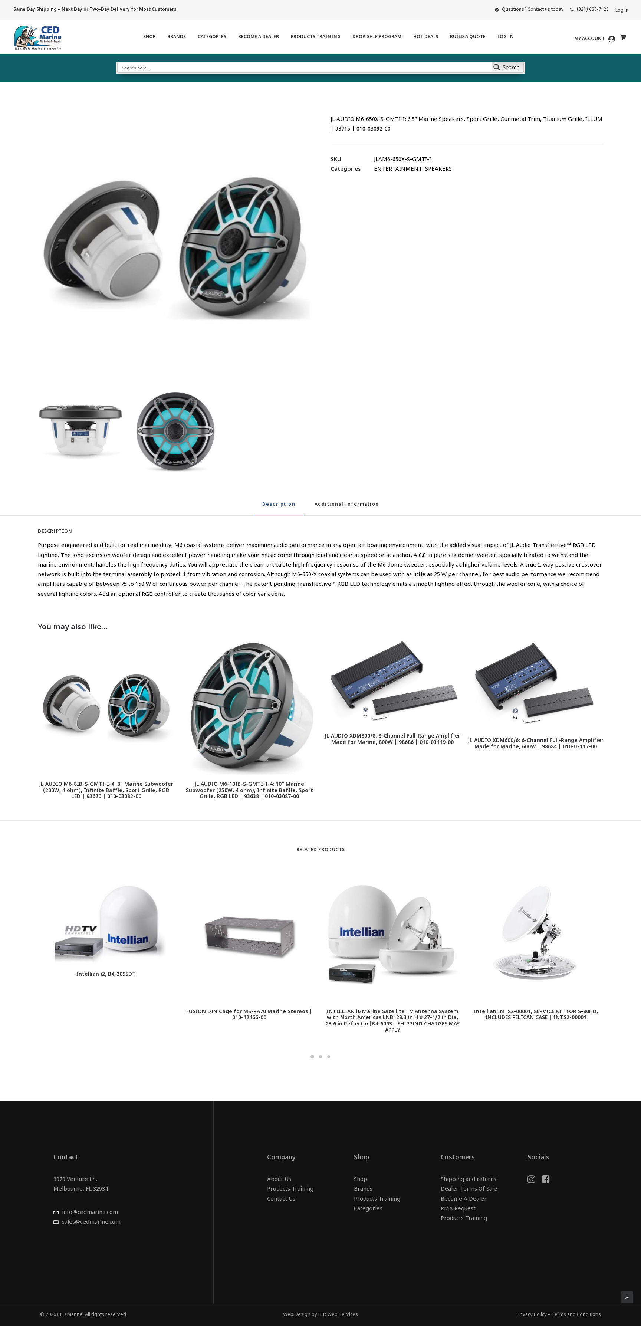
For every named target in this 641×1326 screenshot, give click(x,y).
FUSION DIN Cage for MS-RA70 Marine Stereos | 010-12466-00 (249, 1015)
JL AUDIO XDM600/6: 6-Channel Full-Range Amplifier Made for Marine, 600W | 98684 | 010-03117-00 (536, 744)
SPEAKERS (438, 169)
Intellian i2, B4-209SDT (106, 974)
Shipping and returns (468, 1179)
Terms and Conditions (576, 1315)
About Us (279, 1179)
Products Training (316, 37)
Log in (621, 10)
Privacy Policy (532, 1315)
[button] (174, 244)
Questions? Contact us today (532, 10)
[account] (596, 39)
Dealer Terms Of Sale (469, 1189)
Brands (176, 37)
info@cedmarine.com (90, 1212)
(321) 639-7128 (593, 10)
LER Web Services (338, 1315)
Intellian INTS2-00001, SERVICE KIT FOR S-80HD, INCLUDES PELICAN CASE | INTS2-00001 (536, 1015)
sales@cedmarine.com (91, 1222)
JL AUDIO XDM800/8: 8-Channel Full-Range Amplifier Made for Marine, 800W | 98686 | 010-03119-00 (392, 739)
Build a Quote (468, 37)
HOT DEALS (425, 37)
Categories (212, 37)
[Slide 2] (320, 1056)
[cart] (623, 37)
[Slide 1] (312, 1056)
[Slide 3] (329, 1056)
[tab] (347, 508)
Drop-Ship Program (376, 37)
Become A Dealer (258, 37)
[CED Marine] (37, 37)
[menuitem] (529, 9)
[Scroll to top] (627, 1297)
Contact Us (281, 1199)
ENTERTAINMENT (398, 169)
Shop (149, 37)
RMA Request (458, 1208)
